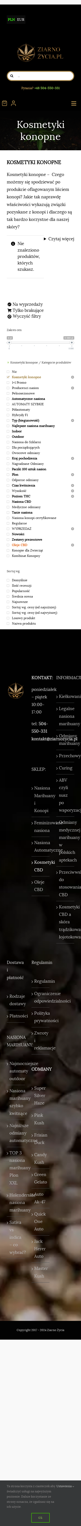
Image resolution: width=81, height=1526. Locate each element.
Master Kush (40, 1272)
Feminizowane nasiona (40, 826)
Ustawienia (64, 1486)
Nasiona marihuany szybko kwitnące (15, 1102)
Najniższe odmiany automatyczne (15, 1133)
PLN (11, 19)
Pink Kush (39, 1119)
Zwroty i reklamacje (40, 1040)
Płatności (15, 1016)
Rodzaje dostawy (15, 1000)
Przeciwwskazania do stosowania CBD (65, 884)
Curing (65, 768)
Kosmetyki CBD (40, 866)
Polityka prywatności (40, 1017)
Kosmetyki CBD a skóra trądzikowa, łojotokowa (65, 922)
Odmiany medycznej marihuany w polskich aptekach (65, 841)
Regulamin (40, 981)
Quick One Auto (40, 1221)
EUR (20, 19)
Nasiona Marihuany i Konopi (40, 799)
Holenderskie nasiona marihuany (15, 1203)
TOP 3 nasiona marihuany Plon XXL (15, 1168)
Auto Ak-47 (39, 1198)
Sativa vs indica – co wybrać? (15, 1237)
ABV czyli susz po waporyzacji (65, 795)
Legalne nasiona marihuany (65, 716)
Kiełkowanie (65, 696)
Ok (40, 1517)
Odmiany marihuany (65, 739)
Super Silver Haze (40, 1096)
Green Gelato (40, 1178)
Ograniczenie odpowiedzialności (40, 997)
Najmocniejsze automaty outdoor (15, 1071)
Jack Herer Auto (40, 1249)
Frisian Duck (40, 1138)
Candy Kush (40, 1158)
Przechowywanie (65, 756)
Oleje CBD (39, 886)
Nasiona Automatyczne (40, 846)
